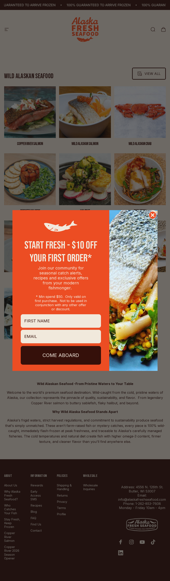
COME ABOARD (60, 355)
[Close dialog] (152, 215)
